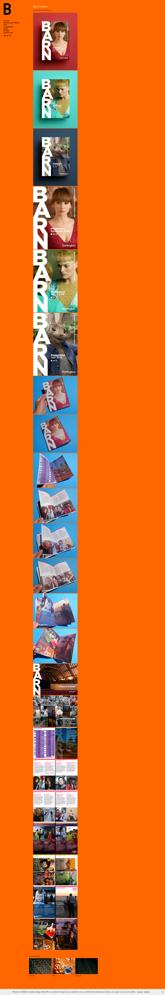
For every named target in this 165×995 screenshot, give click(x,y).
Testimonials (8, 32)
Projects (6, 20)
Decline (146, 992)
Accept (139, 992)
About (6, 29)
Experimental (8, 27)
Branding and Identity (12, 22)
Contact (6, 31)
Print (5, 24)
